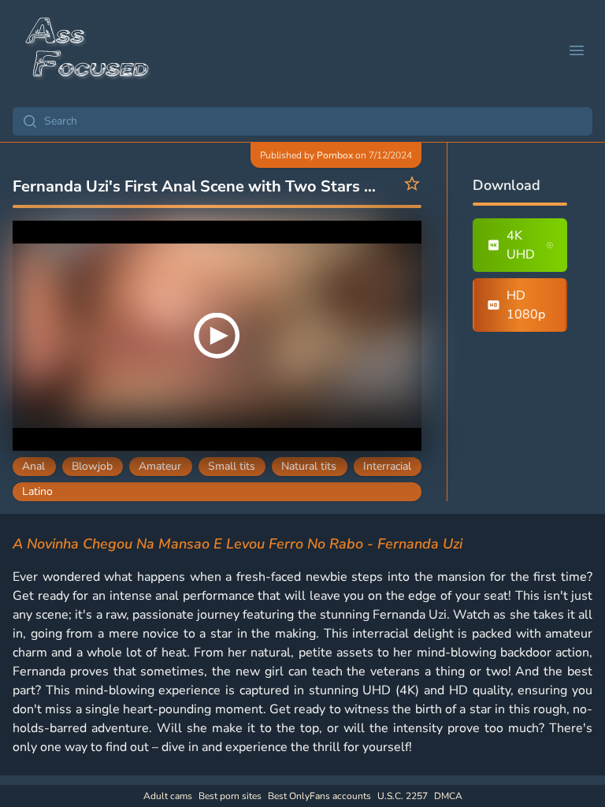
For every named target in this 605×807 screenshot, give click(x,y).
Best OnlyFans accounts (319, 796)
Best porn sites (230, 796)
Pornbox (335, 155)
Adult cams (167, 796)
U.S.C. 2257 (402, 796)
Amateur (160, 466)
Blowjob (92, 466)
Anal (33, 466)
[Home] (88, 50)
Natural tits (308, 466)
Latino (37, 491)
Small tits (231, 466)
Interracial (387, 466)
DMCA (448, 796)
